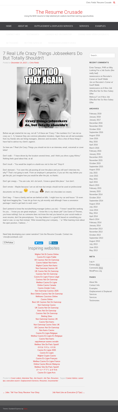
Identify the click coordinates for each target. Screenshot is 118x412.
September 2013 (96, 238)
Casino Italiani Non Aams (46, 263)
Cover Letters (16, 378)
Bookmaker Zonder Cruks (62, 43)
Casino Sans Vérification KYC (93, 34)
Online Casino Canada (46, 285)
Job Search (38, 378)
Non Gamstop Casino (47, 305)
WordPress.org (95, 271)
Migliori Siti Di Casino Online (47, 254)
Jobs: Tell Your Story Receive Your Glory (21, 392)
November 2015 (95, 160)
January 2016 (95, 154)
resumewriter (53, 381)
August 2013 (94, 241)
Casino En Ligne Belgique (46, 333)
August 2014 (94, 204)
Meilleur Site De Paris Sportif (47, 344)
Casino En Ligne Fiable (46, 257)
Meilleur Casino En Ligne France (46, 361)
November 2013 (95, 232)
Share (54, 243)
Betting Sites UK (33, 43)
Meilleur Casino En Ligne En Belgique (46, 336)
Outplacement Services (30, 381)
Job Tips (46, 378)
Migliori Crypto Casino (47, 356)
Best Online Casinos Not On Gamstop (47, 294)
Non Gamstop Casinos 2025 (46, 291)
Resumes (54, 378)
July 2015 (93, 173)
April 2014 (93, 216)
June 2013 (93, 247)
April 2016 (93, 145)
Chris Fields (34, 63)
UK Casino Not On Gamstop (46, 271)
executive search (13, 381)
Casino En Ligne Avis (47, 373)
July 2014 (93, 207)
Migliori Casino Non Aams (46, 265)
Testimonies (32, 34)
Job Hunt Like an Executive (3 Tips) (68, 392)
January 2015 (95, 191)
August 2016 (94, 135)
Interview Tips (27, 378)
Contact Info (13, 34)
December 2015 (95, 157)
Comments (96, 268)
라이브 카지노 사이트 (47, 347)
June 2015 (93, 176)
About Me (23, 26)
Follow (10, 243)
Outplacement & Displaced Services (53, 26)
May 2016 (93, 142)
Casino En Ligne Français (46, 358)
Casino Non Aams (46, 322)
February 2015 (95, 188)
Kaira (25, 409)
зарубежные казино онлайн (46, 341)
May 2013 (93, 250)
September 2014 (96, 201)
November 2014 (95, 194)
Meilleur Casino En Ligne (46, 282)
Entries (94, 265)
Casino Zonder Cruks (46, 288)
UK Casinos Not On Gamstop (46, 260)
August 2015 (94, 169)
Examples (100, 26)
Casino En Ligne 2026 (47, 350)
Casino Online (47, 299)
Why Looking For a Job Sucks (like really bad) (101, 70)
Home (9, 26)
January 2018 (95, 117)
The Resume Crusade (59, 12)
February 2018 (95, 114)
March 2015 (94, 185)
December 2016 (95, 123)
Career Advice (71, 378)
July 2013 (93, 244)
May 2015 (93, 179)
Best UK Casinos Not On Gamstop (46, 302)
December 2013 (95, 229)
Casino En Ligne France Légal (46, 277)
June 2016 (93, 138)
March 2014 (94, 219)
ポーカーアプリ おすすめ (46, 370)
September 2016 (96, 132)
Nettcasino (12, 43)
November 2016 (95, 126)
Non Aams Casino (46, 330)
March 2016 (94, 148)
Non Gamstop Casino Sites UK (47, 325)
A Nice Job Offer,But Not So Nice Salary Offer (101, 91)
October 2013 (95, 235)
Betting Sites (46, 316)
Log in (91, 262)
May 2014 (93, 213)
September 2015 (96, 166)
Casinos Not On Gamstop (58, 34)
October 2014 (95, 198)
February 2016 (95, 151)
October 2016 (95, 129)
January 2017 (95, 120)
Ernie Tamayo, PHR (97, 67)
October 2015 (95, 163)
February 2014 (95, 222)
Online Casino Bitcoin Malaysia (47, 364)
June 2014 (93, 210)
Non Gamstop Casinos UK (47, 268)
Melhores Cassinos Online (47, 296)
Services (84, 26)
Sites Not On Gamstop (46, 311)
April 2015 (93, 182)
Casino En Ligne (47, 353)
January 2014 (95, 225)
